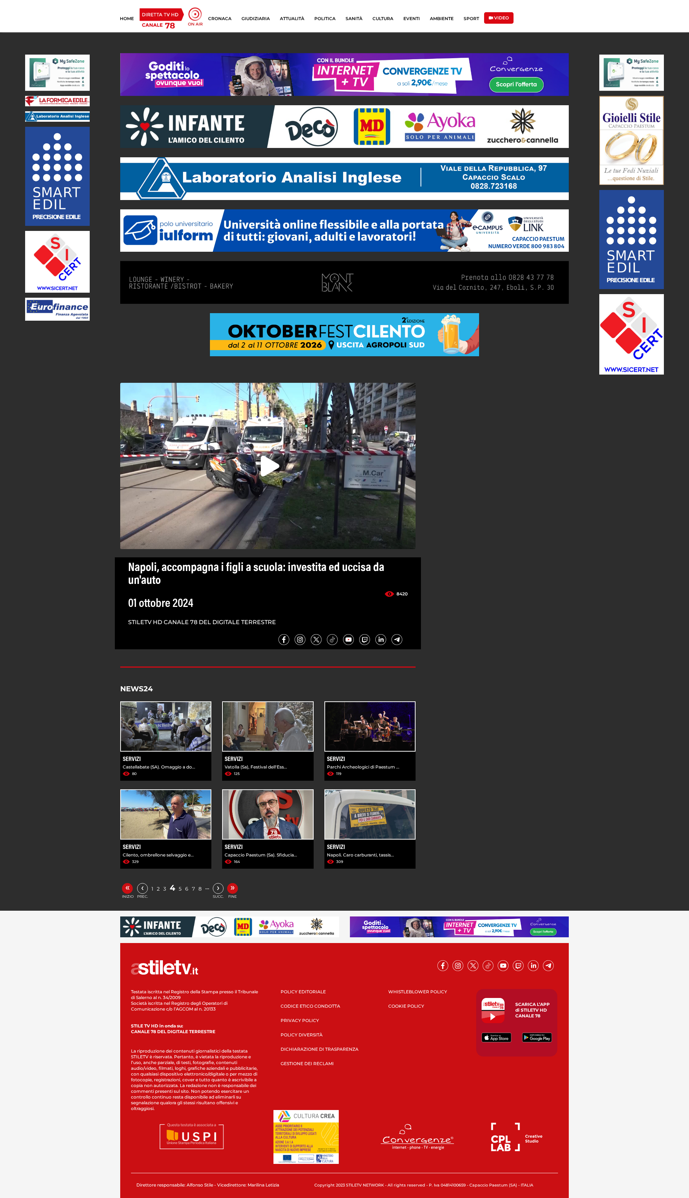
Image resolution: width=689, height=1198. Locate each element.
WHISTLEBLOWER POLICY (417, 991)
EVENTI (411, 18)
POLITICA (325, 18)
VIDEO (501, 17)
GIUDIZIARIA (256, 18)
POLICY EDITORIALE (303, 991)
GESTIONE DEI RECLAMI (307, 1063)
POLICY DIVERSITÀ (302, 1034)
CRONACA (219, 18)
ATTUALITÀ (292, 18)
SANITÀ (354, 18)
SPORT (471, 18)
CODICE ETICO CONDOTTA (310, 1006)
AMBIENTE (442, 18)
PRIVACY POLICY (300, 1020)
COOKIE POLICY (406, 1006)
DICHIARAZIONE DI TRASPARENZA (319, 1049)
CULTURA (382, 18)
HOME (127, 18)
